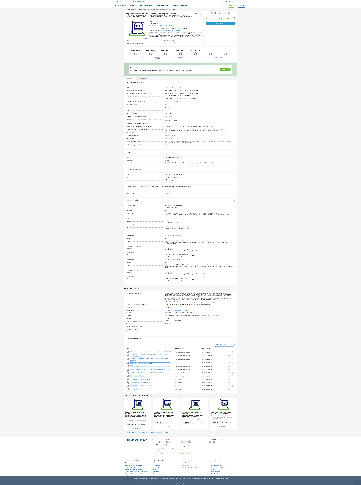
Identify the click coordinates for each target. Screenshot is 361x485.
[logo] (136, 440)
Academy (156, 471)
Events (212, 463)
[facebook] (214, 442)
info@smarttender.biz (188, 447)
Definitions (156, 473)
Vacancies (156, 476)
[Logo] (120, 6)
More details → (138, 428)
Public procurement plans (133, 469)
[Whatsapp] (186, 442)
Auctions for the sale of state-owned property (137, 474)
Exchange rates (215, 471)
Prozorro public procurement (134, 463)
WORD (178, 135)
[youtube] (210, 442)
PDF (166, 135)
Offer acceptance (215, 465)
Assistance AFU (140, 1)
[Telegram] (189, 442)
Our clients (156, 465)
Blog (154, 469)
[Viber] (182, 442)
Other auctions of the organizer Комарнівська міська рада (146, 432)
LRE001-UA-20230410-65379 (171, 30)
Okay (180, 482)
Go (166, 104)
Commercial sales (130, 467)
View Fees (225, 69)
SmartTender (185, 463)
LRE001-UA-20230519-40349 (160, 26)
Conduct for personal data (218, 467)
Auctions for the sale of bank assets (136, 471)
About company (158, 463)
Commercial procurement (133, 465)
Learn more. (224, 478)
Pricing (212, 469)
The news (156, 467)
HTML (172, 135)
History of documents (225, 344)
